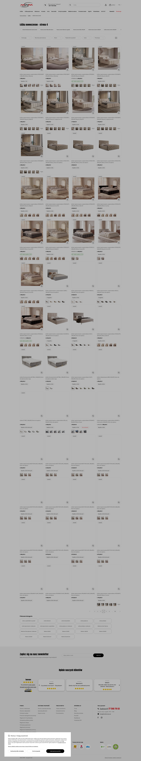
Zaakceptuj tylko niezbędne (17, 751)
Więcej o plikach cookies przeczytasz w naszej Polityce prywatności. (23, 746)
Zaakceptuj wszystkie (55, 751)
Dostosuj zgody (36, 751)
